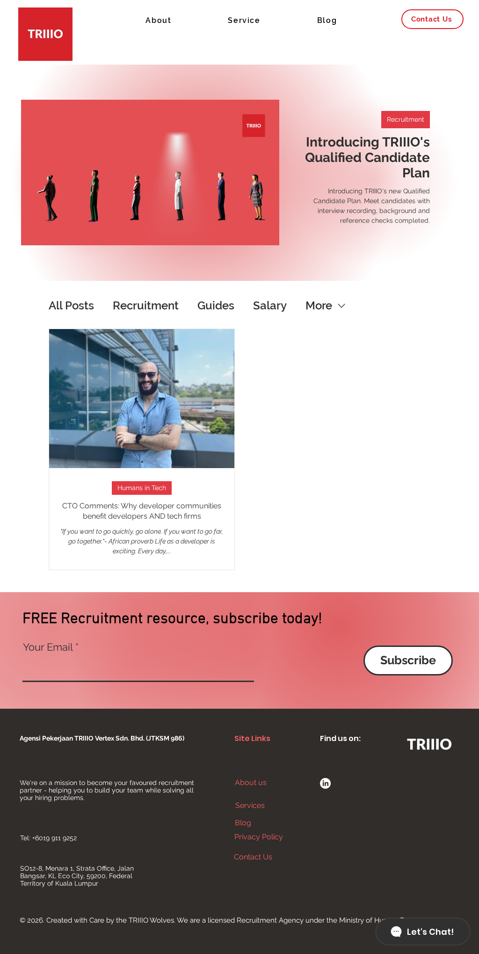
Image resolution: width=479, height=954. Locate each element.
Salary (270, 305)
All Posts (71, 305)
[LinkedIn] (325, 783)
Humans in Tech (141, 488)
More (318, 305)
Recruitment (405, 119)
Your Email (48, 647)
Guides (215, 305)
